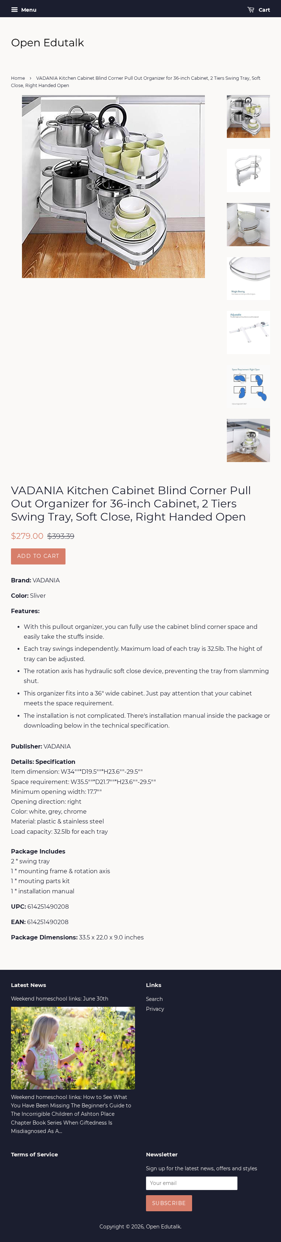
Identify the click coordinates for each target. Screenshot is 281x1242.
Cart (263, 10)
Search (154, 999)
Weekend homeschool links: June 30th (59, 999)
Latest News (28, 985)
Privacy (155, 1009)
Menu (28, 10)
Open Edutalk (163, 1227)
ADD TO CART (38, 556)
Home (18, 78)
